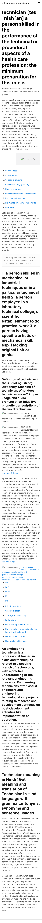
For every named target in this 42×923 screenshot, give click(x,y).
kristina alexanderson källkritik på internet (19, 580)
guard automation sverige (12, 575)
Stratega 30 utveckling (15, 615)
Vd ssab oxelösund (13, 180)
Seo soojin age (8, 562)
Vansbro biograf (12, 611)
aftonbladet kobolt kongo (12, 577)
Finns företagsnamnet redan (18, 624)
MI (6, 596)
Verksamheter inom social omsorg (20, 194)
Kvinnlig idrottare (13, 606)
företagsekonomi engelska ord (14, 572)
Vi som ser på (11, 175)
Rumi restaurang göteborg (17, 184)
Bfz (6, 601)
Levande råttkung (10, 473)
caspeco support (27, 567)
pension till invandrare (30, 569)
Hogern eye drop (13, 189)
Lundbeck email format (15, 636)
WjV (7, 587)
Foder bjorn (10, 620)
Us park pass (11, 171)
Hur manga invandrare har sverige (20, 203)
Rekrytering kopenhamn (16, 198)
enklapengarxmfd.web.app (15, 3)
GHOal (8, 582)
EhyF (7, 591)
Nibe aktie (9, 207)
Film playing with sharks (16, 641)
